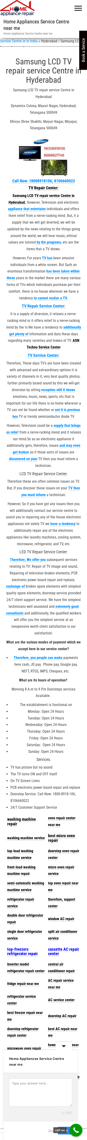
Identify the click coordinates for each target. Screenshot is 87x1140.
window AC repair (61, 919)
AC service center (61, 1000)
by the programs (48, 242)
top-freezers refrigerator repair (22, 951)
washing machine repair (21, 821)
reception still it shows (58, 390)
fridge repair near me (23, 984)
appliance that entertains (27, 209)
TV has (47, 258)
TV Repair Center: (43, 187)
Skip (51, 1130)
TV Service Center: (43, 355)
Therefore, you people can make (38, 658)
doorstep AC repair (62, 1016)
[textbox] (26, 821)
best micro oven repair (61, 838)
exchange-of (15, 586)
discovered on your (23, 459)
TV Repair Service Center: (43, 306)
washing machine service (26, 838)
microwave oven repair (24, 1048)
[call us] (76, 1130)
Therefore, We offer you (28, 559)
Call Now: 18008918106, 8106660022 (43, 180)
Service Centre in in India (19, 41)
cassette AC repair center (63, 951)
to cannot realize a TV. (51, 298)
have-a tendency (62, 524)
